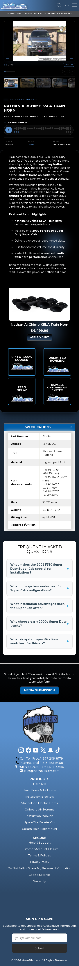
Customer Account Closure (40, 849)
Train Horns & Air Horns (39, 790)
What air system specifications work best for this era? (39, 641)
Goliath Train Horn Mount (39, 829)
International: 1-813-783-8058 (41, 763)
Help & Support (40, 842)
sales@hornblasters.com (41, 771)
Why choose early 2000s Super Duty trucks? (39, 623)
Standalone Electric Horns (39, 803)
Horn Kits (39, 783)
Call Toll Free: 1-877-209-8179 (41, 758)
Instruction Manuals (39, 816)
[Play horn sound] (8, 130)
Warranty (39, 881)
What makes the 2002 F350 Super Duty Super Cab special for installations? (39, 568)
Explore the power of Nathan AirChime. (42, 272)
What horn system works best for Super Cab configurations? (39, 588)
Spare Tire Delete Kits (39, 822)
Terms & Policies (39, 855)
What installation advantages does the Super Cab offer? (39, 606)
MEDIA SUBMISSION (39, 690)
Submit (39, 948)
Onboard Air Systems (39, 809)
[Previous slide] (65, 71)
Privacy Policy (39, 862)
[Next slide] (72, 71)
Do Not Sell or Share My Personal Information (39, 868)
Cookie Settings (39, 874)
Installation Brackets (39, 796)
